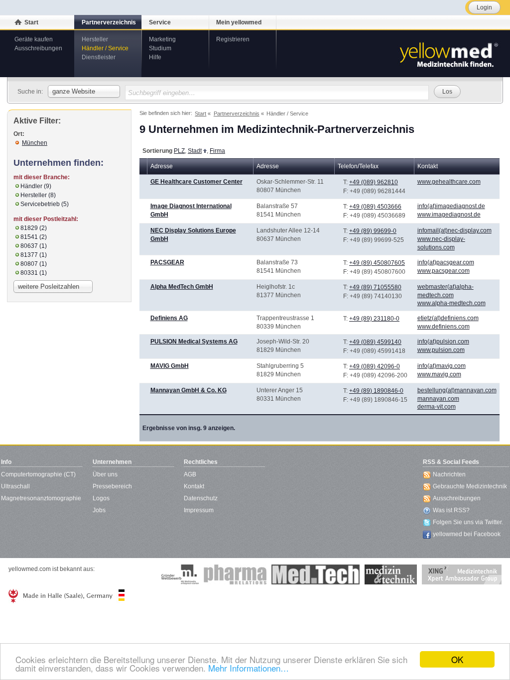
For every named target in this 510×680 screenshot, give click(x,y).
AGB (190, 474)
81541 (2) (33, 236)
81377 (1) (33, 254)
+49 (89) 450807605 (377, 262)
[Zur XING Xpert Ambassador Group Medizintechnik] (462, 574)
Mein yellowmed (238, 22)
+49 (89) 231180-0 (374, 318)
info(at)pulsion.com (443, 341)
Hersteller (95, 39)
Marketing (162, 39)
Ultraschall (15, 486)
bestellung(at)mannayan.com (457, 390)
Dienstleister (99, 57)
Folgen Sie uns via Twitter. (468, 522)
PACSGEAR (167, 262)
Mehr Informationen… (248, 668)
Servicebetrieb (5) (44, 204)
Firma (217, 150)
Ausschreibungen (38, 48)
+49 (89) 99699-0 (372, 230)
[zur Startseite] (448, 53)
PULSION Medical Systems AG (194, 341)
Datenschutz (201, 498)
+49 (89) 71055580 (375, 287)
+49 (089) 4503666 (375, 206)
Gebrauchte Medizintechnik (470, 486)
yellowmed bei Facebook (467, 534)
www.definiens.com (443, 326)
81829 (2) (33, 228)
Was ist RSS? (451, 510)
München (34, 142)
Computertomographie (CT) (38, 474)
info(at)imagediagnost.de (451, 206)
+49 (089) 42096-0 (374, 366)
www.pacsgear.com (443, 270)
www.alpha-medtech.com (451, 303)
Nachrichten (449, 474)
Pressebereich (112, 486)
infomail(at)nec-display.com (454, 230)
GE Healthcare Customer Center (196, 181)
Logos (101, 498)
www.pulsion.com (441, 349)
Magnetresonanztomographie (41, 498)
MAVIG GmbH (169, 365)
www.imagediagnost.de (449, 214)
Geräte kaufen (33, 39)
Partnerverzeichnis (109, 22)
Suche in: (30, 91)
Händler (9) (35, 186)
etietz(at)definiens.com (448, 318)
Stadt (195, 150)
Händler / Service (105, 48)
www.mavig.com (439, 374)
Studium (160, 48)
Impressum (199, 510)
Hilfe (155, 57)
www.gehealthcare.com (449, 181)
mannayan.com (438, 398)
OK (457, 659)
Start (31, 22)
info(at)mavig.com (441, 365)
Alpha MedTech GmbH (181, 286)
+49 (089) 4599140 (375, 342)
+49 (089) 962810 (373, 182)
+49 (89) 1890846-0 (376, 390)
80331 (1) (33, 272)
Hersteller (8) (38, 195)
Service (160, 22)
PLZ (179, 150)
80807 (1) (33, 263)
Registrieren (233, 39)
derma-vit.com (436, 406)
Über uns (105, 474)
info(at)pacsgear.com (445, 262)
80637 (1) (33, 245)
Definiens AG (169, 318)
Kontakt (194, 486)
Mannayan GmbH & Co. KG (188, 390)
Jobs (99, 510)
